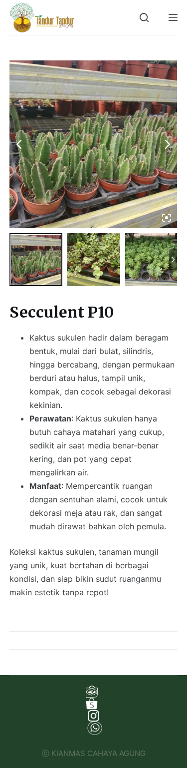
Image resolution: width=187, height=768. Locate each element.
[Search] (144, 17)
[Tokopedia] (93, 692)
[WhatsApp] (93, 728)
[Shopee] (93, 704)
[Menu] (173, 17)
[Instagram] (93, 716)
